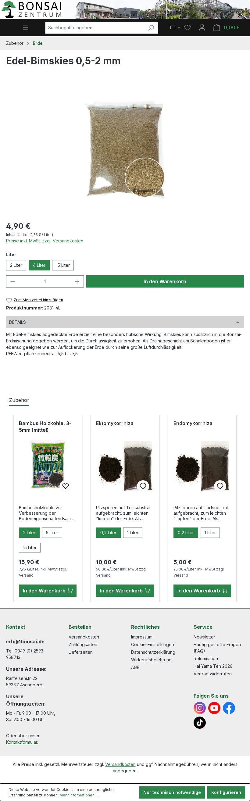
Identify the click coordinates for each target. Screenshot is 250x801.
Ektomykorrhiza (115, 423)
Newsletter (204, 636)
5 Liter (52, 532)
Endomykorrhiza (192, 423)
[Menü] (25, 28)
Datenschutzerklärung (153, 652)
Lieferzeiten (81, 652)
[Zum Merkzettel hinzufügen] (65, 486)
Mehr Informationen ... (78, 795)
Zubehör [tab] (19, 400)
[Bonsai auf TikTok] (200, 723)
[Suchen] (151, 28)
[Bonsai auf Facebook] (229, 708)
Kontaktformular (21, 742)
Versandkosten (84, 636)
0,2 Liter (108, 532)
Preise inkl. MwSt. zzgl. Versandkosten (44, 240)
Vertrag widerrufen (213, 673)
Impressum (141, 636)
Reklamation (206, 658)
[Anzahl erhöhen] (77, 281)
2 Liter (16, 265)
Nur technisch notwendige (172, 792)
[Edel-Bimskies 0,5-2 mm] (125, 149)
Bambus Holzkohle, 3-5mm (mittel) (45, 426)
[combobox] (94, 28)
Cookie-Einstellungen (152, 644)
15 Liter (63, 265)
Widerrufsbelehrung (151, 659)
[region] (125, 149)
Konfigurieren (226, 792)
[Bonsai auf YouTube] (214, 708)
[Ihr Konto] (202, 27)
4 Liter (39, 265)
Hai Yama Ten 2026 (213, 666)
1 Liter (132, 532)
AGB (135, 667)
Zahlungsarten (83, 644)
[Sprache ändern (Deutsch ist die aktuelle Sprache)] (175, 28)
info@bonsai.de (25, 641)
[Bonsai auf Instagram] (200, 708)
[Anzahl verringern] (12, 281)
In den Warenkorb (165, 281)
